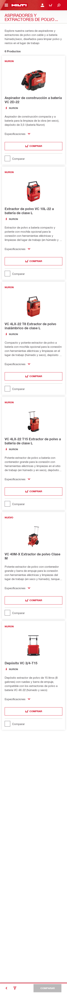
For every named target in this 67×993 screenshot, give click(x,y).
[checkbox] (33, 158)
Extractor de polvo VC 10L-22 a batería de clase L (29, 211)
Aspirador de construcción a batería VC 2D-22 (33, 100)
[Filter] (15, 988)
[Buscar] (59, 5)
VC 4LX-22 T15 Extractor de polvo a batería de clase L (33, 441)
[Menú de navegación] (6, 5)
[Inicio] (19, 5)
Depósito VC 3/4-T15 (21, 663)
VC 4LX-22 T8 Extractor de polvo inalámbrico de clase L (30, 326)
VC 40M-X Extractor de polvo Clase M (32, 556)
